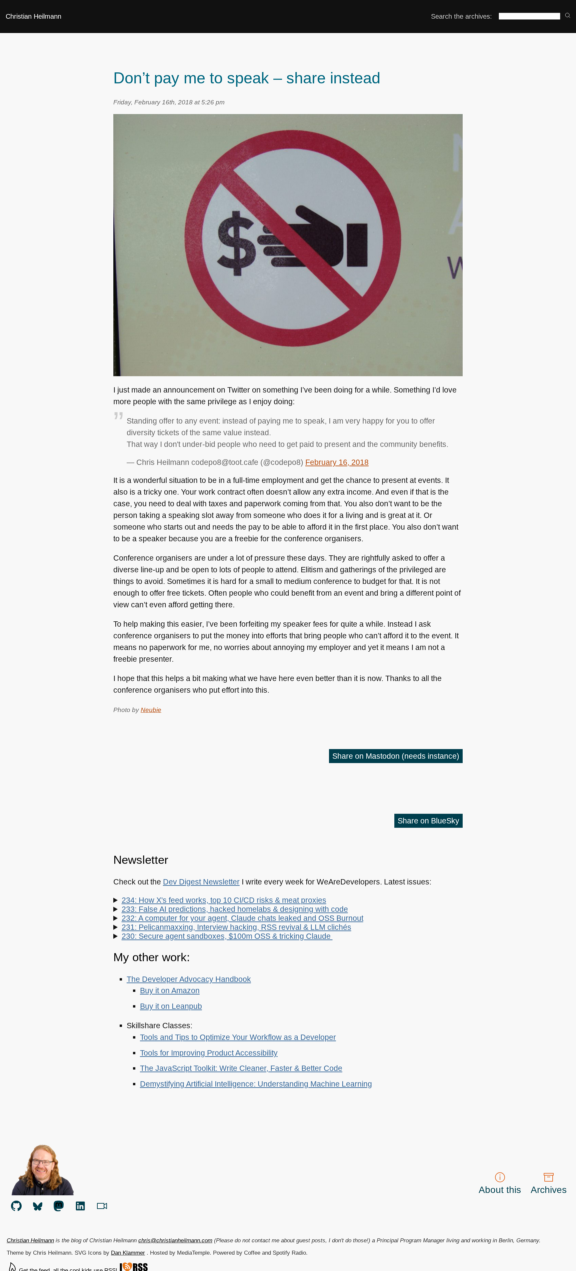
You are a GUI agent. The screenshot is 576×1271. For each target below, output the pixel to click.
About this (500, 1189)
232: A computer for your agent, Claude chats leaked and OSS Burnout (242, 918)
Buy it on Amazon (170, 990)
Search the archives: (461, 16)
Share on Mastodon (395, 756)
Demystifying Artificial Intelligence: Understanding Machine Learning (256, 1084)
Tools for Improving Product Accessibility (209, 1053)
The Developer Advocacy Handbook (189, 979)
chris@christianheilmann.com (175, 1240)
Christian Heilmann (33, 16)
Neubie (151, 709)
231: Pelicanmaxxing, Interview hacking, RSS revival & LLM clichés (236, 927)
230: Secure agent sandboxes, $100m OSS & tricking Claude (227, 936)
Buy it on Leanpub (171, 1006)
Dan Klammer (128, 1253)
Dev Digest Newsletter (201, 881)
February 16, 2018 (337, 462)
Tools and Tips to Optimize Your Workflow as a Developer (238, 1037)
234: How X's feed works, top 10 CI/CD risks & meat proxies (224, 900)
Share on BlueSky (428, 820)
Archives (549, 1189)
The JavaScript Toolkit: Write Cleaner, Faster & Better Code (241, 1068)
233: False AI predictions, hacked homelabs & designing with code (235, 909)
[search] (567, 16)
